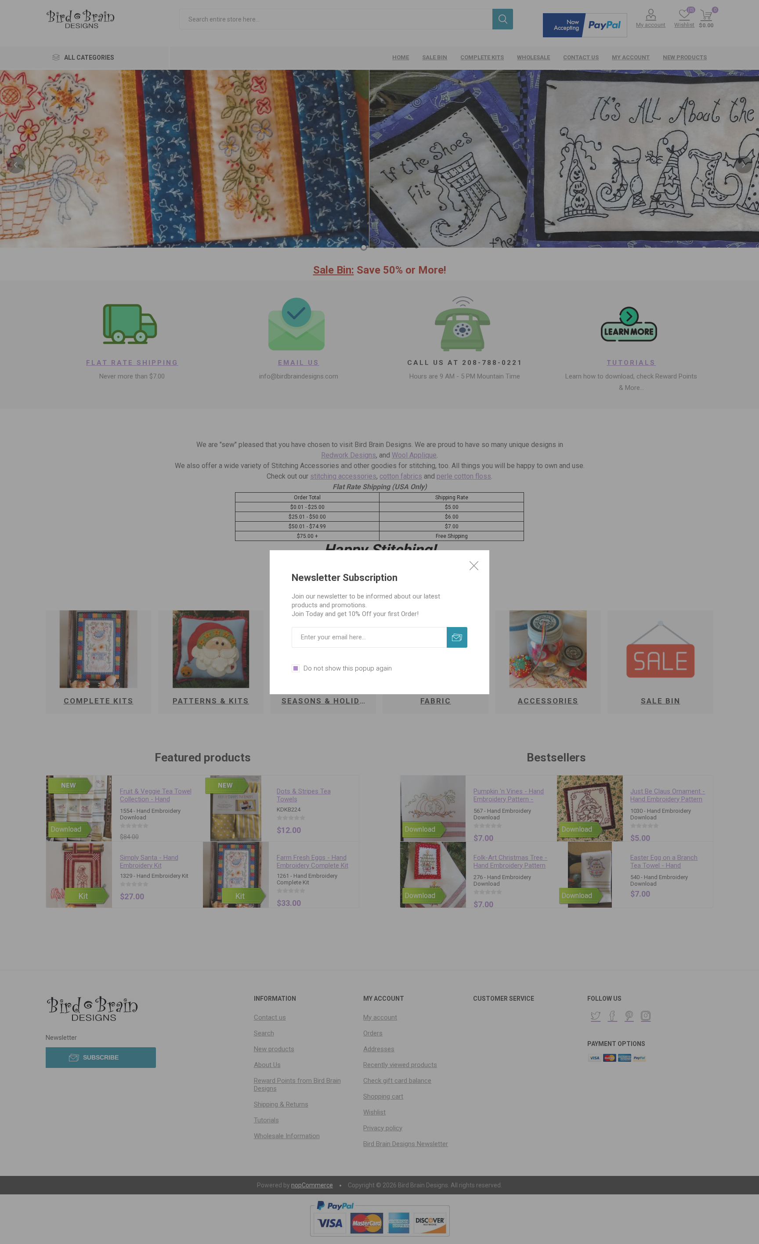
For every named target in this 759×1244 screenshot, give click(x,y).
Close (474, 565)
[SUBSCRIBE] (457, 637)
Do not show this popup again (348, 668)
